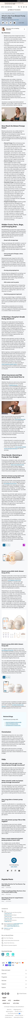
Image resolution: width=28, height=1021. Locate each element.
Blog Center (8, 13)
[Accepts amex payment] (9, 963)
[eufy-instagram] (3, 994)
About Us (9, 1009)
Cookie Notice (8, 1017)
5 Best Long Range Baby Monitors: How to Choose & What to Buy (14, 891)
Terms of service (19, 1015)
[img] (3, 963)
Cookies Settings (9, 1015)
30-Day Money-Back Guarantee (11, 940)
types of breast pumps (12, 723)
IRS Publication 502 (20, 419)
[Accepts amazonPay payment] (6, 963)
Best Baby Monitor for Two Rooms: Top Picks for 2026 (13, 885)
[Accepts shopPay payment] (6, 965)
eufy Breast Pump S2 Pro (10, 483)
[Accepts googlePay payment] (19, 963)
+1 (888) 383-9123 (7, 921)
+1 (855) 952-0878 (8, 916)
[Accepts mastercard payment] (22, 963)
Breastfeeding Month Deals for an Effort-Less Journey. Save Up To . (14, 3)
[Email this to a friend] (14, 22)
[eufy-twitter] (8, 994)
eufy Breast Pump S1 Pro (14, 580)
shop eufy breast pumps (17, 464)
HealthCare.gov (13, 385)
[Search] (19, 7)
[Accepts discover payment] (16, 963)
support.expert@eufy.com (13, 926)
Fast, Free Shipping (8, 938)
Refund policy (9, 1011)
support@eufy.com (18, 923)
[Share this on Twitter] (3, 22)
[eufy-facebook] (5, 994)
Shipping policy (17, 1009)
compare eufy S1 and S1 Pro (13, 725)
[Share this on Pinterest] (10, 22)
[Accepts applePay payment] (13, 963)
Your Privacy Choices (13, 1013)
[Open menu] (26, 7)
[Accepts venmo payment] (9, 965)
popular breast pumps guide (13, 722)
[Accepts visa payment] (13, 965)
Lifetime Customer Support (10, 945)
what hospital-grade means (9, 364)
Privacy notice (18, 1011)
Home (3, 13)
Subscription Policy (18, 1017)
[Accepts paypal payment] (3, 965)
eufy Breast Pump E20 (7, 650)
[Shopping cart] (21, 7)
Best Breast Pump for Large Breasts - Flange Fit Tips (13, 898)
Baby (13, 13)
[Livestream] (23, 7)
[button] (3, 955)
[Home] (6, 7)
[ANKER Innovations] (22, 1)
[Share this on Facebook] (6, 22)
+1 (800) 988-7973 (8, 913)
